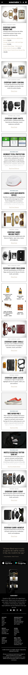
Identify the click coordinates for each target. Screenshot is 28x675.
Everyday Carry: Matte (14, 118)
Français (16, 631)
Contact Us (5, 631)
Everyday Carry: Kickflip (14, 527)
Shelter (4, 622)
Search (20, 2)
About (3, 639)
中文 (15, 635)
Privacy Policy (18, 640)
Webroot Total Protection (14, 154)
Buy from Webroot (14, 168)
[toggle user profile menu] (23, 2)
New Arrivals (17, 618)
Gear (4, 24)
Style (3, 620)
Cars (3, 621)
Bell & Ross (17, 115)
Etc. (3, 625)
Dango (17, 375)
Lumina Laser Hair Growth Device (14, 194)
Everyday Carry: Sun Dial (14, 82)
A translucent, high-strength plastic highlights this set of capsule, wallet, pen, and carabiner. (14, 381)
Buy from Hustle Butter (14, 466)
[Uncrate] (14, 2)
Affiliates (4, 641)
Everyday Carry (11, 24)
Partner (10, 115)
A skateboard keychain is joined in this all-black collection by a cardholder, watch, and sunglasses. (14, 531)
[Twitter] (7, 610)
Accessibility (17, 641)
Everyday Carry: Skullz (14, 341)
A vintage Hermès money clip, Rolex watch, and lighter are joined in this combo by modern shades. (14, 86)
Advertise (4, 640)
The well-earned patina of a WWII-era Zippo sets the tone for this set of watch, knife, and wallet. (14, 272)
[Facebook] (14, 610)
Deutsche (16, 632)
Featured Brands (18, 621)
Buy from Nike (14, 427)
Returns (4, 632)
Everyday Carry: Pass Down (14, 268)
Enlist (3, 643)
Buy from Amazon (14, 207)
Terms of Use (17, 639)
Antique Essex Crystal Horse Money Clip (14, 50)
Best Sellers (17, 620)
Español (16, 629)
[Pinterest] (20, 610)
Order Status (5, 629)
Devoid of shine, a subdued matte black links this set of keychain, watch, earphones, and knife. (14, 122)
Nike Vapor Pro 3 (14, 413)
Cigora (17, 229)
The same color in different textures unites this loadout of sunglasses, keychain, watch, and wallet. (14, 345)
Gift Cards (17, 624)
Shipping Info (5, 633)
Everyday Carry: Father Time (9, 28)
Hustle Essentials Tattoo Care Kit (14, 453)
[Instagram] (17, 610)
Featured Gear (14, 151)
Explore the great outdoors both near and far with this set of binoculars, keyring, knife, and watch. (14, 495)
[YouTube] (10, 610)
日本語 (15, 633)
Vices (3, 624)
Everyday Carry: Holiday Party (14, 233)
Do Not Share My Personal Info (18, 644)
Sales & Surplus (18, 622)
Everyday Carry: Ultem (14, 377)
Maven (16, 489)
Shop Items (14, 91)
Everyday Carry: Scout (14, 491)
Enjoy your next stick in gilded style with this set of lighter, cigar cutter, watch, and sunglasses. (14, 238)
